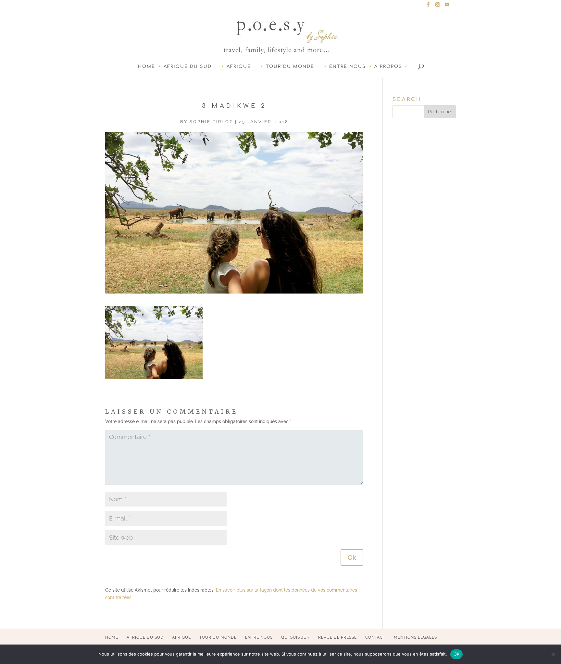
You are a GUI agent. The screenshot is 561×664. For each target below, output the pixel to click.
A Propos (388, 66)
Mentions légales (415, 637)
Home (146, 66)
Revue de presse (337, 637)
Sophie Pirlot (211, 121)
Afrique (239, 66)
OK (457, 654)
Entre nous (347, 66)
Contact (375, 637)
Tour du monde (290, 66)
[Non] (553, 654)
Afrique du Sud (188, 66)
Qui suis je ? (295, 637)
